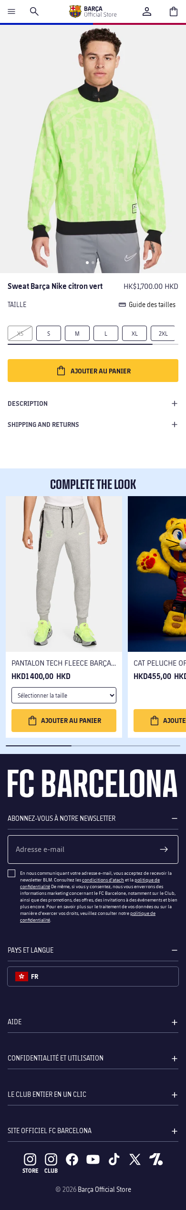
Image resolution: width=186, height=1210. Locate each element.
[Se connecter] (147, 11)
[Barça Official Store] (92, 11)
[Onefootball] (156, 1159)
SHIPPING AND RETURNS (43, 424)
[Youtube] (93, 1159)
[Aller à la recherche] (34, 11)
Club (51, 1170)
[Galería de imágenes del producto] (93, 149)
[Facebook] (72, 1159)
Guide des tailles (152, 304)
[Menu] (11, 11)
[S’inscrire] (164, 849)
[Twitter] (135, 1159)
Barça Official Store (104, 1189)
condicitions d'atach (103, 879)
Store (30, 1170)
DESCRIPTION (28, 403)
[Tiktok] (114, 1159)
